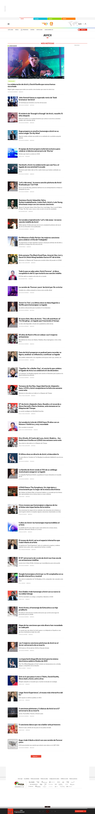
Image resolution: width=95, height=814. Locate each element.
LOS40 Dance (13, 46)
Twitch (53, 764)
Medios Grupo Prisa (19, 787)
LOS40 (22, 18)
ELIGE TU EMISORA (80, 811)
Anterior (40, 811)
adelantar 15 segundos (52, 811)
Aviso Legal (20, 778)
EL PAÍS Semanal (61, 784)
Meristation (69, 786)
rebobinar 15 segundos (43, 811)
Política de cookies (44, 778)
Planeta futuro (66, 784)
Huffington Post (33, 784)
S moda (56, 786)
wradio (45, 784)
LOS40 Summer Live (49, 29)
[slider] (47, 808)
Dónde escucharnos (73, 778)
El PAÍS (31, 782)
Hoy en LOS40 (39, 29)
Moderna (37, 786)
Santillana (44, 782)
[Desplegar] (47, 806)
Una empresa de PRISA (19, 783)
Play (47, 811)
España (80, 24)
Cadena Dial (56, 784)
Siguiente (35, 756)
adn (67, 782)
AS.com (62, 782)
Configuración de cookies (54, 778)
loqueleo (62, 786)
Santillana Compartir (52, 782)
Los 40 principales (38, 782)
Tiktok (42, 764)
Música (16, 29)
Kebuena (71, 784)
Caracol (72, 782)
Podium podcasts (44, 786)
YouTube (45, 764)
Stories (56, 764)
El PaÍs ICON (50, 786)
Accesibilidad (26, 778)
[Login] (85, 24)
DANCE (50, 18)
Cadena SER (58, 782)
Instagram (39, 764)
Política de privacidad (35, 778)
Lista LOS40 (10, 29)
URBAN (64, 18)
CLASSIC (37, 18)
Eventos (32, 29)
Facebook (50, 764)
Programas (25, 29)
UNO (41, 784)
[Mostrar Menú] (9, 24)
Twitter (47, 764)
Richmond (31, 786)
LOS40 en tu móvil (64, 778)
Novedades (11, 81)
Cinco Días (50, 784)
